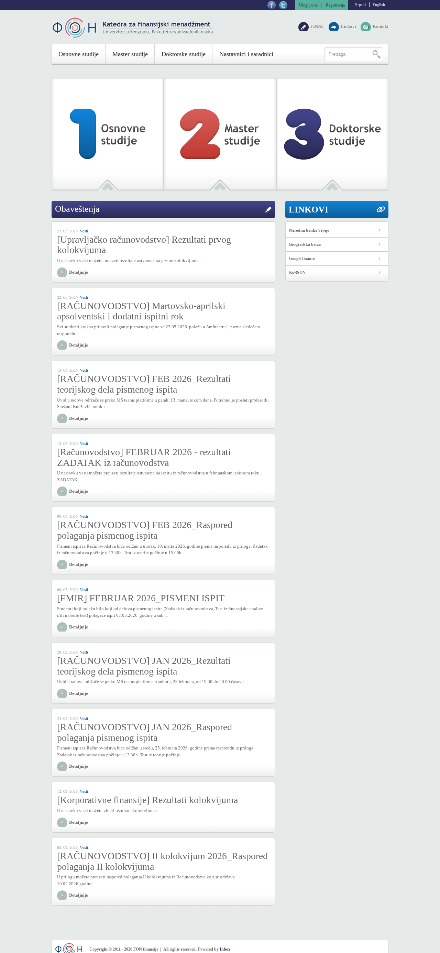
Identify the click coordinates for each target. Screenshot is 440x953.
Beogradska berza (305, 244)
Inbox (225, 949)
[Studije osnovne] (108, 132)
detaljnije (78, 272)
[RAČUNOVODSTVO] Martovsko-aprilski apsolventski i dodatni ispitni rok (141, 311)
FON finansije (133, 28)
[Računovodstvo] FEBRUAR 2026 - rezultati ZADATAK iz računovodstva (144, 457)
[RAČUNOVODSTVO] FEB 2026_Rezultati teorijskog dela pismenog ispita (144, 384)
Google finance (302, 258)
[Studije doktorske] (332, 132)
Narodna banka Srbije (309, 230)
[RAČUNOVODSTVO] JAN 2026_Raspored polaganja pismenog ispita (144, 732)
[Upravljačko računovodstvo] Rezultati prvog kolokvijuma (144, 244)
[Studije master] (220, 132)
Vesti (84, 230)
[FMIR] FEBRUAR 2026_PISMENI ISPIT (140, 598)
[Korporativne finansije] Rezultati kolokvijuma (147, 800)
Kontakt (380, 26)
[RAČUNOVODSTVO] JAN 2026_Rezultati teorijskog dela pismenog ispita (144, 666)
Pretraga (375, 54)
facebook (271, 5)
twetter (283, 5)
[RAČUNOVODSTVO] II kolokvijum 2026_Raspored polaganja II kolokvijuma (162, 861)
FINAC (317, 26)
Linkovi (349, 26)
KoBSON (297, 272)
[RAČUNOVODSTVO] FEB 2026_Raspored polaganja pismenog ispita (144, 530)
